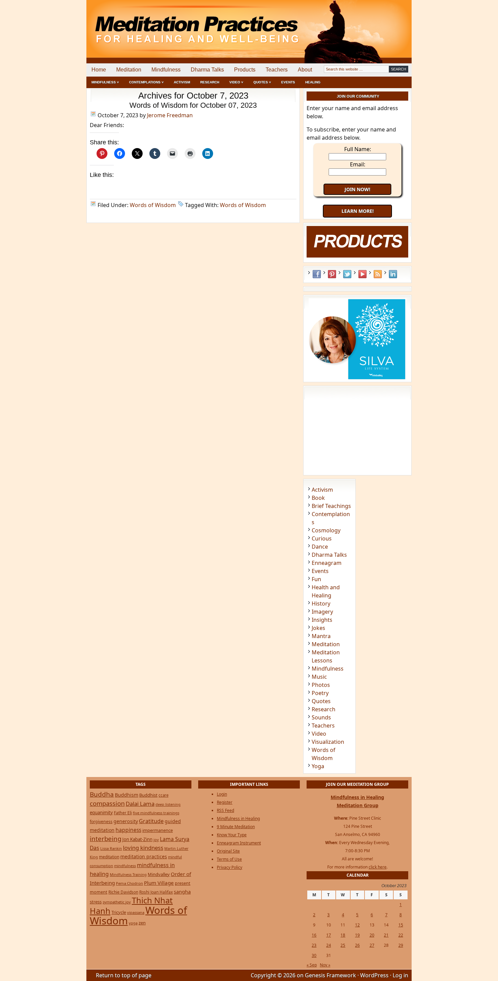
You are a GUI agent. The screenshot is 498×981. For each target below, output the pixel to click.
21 (386, 935)
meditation (109, 856)
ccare (163, 795)
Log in (400, 975)
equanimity (101, 813)
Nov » (325, 965)
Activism (182, 82)
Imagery (322, 611)
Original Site (228, 851)
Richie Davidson (123, 892)
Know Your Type (232, 835)
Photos (321, 685)
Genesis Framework (330, 975)
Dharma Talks (207, 70)
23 (314, 945)
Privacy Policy (229, 867)
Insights (322, 620)
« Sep (312, 965)
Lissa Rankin (111, 848)
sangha (182, 891)
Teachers (277, 70)
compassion (107, 803)
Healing (312, 82)
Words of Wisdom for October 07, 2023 (193, 105)
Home (98, 70)
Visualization (328, 741)
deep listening (168, 804)
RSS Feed (378, 274)
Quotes (321, 701)
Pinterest (332, 274)
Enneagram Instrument (239, 843)
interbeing (105, 838)
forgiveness (101, 821)
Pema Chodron (129, 883)
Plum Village (159, 882)
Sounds (321, 717)
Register (224, 802)
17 (328, 935)
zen (142, 923)
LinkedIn (393, 274)
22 (400, 935)
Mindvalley (159, 874)
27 (372, 945)
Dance (320, 546)
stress (96, 902)
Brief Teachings (331, 506)
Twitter (347, 274)
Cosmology (326, 530)
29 (400, 945)
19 (357, 935)
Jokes (318, 628)
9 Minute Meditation (236, 827)
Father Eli (123, 813)
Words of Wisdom (153, 205)
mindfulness (125, 865)
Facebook (317, 274)
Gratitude (151, 821)
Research (209, 82)
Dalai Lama (140, 804)
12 (357, 925)
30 (314, 955)
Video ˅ (236, 82)
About (305, 70)
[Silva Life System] (358, 378)
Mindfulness (166, 70)
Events (288, 82)
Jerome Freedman (170, 115)
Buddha (102, 794)
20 (372, 935)
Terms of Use (229, 859)
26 (357, 945)
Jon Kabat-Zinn (137, 839)
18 (342, 935)
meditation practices (143, 856)
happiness (128, 830)
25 (342, 945)
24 (328, 945)
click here (378, 867)
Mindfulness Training (128, 874)
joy (156, 839)
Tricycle (118, 912)
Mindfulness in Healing (238, 818)
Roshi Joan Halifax (156, 892)
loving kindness (143, 848)
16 (314, 935)
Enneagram (326, 563)
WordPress (374, 975)
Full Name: (357, 149)
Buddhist (148, 795)
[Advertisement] (383, 24)
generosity (125, 821)
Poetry (320, 693)
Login (222, 794)
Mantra (321, 636)
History (321, 603)
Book (318, 498)
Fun (316, 579)
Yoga (318, 766)
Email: (357, 164)
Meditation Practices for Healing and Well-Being (164, 23)
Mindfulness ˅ (105, 82)
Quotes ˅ (262, 82)
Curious (322, 538)
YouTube (362, 274)
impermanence (157, 830)
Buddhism (126, 795)
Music (319, 676)
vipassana (135, 912)
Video (319, 733)
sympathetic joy (117, 901)
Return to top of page (123, 975)
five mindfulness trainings (156, 812)
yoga (133, 922)
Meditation (128, 70)
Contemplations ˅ (146, 82)
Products (244, 70)
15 (400, 925)
